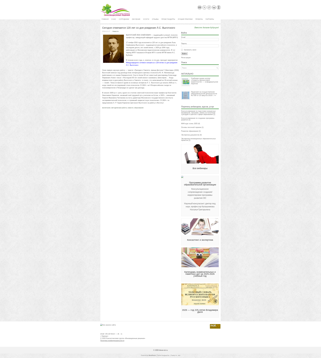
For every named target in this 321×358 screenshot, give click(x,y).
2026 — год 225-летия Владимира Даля (200, 311)
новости (130, 108)
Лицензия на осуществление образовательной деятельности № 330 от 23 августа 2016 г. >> (204, 93)
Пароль (184, 43)
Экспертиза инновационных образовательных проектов (198, 139)
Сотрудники (124, 19)
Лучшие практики (185, 19)
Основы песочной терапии (191, 127)
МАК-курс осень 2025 (189, 123)
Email (183, 37)
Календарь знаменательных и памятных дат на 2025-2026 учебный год (200, 274)
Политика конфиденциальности (112, 341)
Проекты (199, 19)
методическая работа (119, 108)
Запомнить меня (190, 50)
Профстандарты (168, 19)
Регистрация (186, 58)
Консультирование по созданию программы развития (197, 119)
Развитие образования (189, 131)
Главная (105, 19)
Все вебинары (200, 168)
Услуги (146, 19)
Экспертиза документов (190, 135)
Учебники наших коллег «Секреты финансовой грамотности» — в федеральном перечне (204, 81)
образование (139, 108)
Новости (115, 31)
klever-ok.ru (163, 350)
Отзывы (155, 19)
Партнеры (210, 19)
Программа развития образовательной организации (200, 183)
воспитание (106, 108)
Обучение (136, 19)
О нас (113, 19)
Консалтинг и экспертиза (200, 240)
